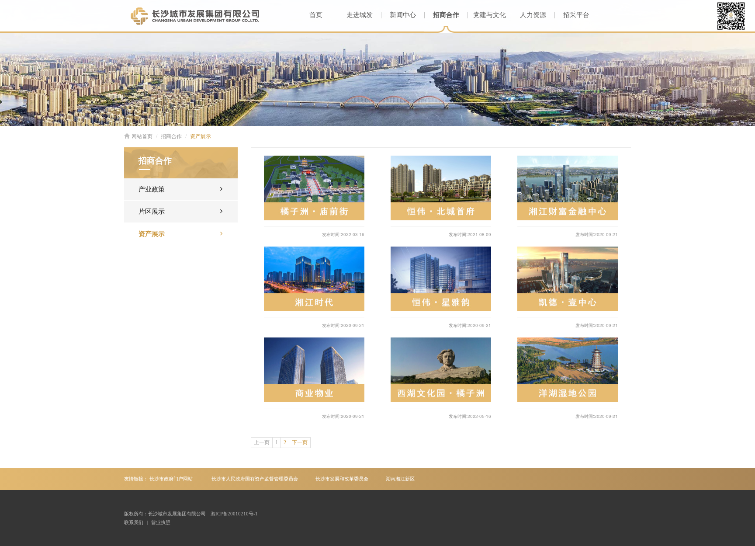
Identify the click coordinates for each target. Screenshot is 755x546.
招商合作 (446, 14)
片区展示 (152, 211)
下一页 (300, 442)
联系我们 (133, 522)
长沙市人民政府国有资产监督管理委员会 (254, 478)
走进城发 (359, 14)
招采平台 (576, 14)
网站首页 (142, 136)
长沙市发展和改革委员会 (341, 478)
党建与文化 (489, 14)
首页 (315, 14)
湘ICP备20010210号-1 (234, 513)
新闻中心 (403, 14)
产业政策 (152, 189)
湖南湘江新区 (400, 478)
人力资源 (533, 14)
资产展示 (200, 136)
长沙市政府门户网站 (171, 478)
